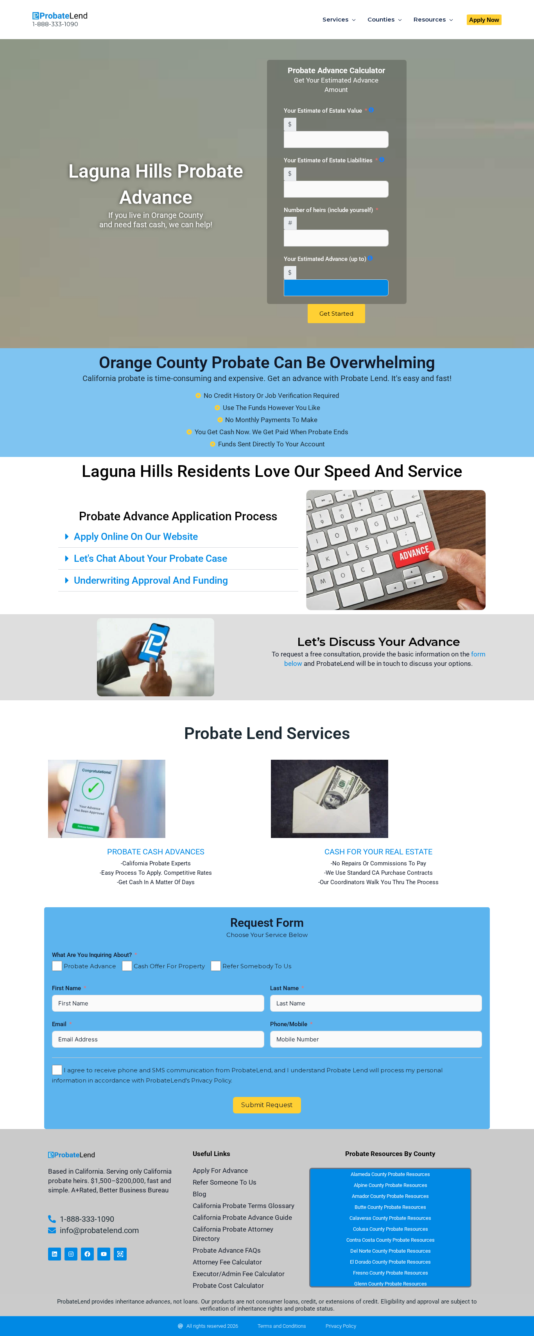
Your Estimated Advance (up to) (325, 259)
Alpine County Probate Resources (390, 1185)
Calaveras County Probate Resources (390, 1218)
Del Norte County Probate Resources (390, 1251)
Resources (430, 19)
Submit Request (267, 1105)
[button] (484, 19)
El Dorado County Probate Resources (390, 1262)
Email (60, 1024)
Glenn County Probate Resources (390, 1284)
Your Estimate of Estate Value (323, 110)
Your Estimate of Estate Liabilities (328, 160)
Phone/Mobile (289, 1024)
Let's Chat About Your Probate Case (150, 558)
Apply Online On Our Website (136, 536)
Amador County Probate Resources (390, 1196)
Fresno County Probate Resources (390, 1273)
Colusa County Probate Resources (390, 1229)
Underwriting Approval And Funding (151, 580)
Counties (380, 19)
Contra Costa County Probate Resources (390, 1240)
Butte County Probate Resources (390, 1207)
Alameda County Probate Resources (390, 1174)
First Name (67, 988)
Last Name (285, 988)
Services (335, 19)
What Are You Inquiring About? (92, 954)
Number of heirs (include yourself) (328, 210)
